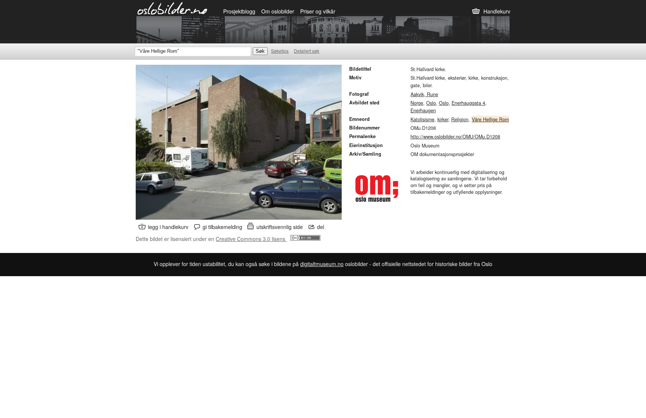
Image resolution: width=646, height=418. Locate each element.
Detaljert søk (306, 51)
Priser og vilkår (317, 11)
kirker (442, 119)
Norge (416, 103)
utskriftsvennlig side (279, 227)
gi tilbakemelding (222, 227)
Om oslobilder (277, 11)
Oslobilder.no (172, 7)
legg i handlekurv (168, 227)
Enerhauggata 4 (468, 103)
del (320, 227)
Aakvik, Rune (424, 94)
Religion (459, 119)
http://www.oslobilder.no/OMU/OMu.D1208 (455, 136)
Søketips (280, 51)
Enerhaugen (423, 110)
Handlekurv (496, 11)
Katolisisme (422, 119)
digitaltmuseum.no (322, 264)
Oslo (431, 103)
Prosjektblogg (239, 11)
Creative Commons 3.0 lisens (251, 238)
